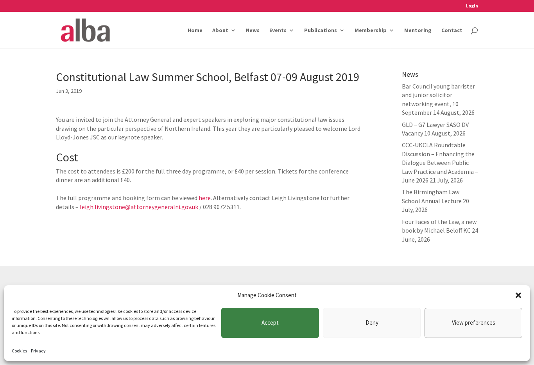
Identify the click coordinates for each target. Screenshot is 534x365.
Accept (270, 322)
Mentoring (418, 30)
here (205, 198)
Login (472, 6)
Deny (372, 322)
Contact (451, 30)
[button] (518, 295)
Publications (320, 30)
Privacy (38, 351)
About (220, 30)
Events (278, 30)
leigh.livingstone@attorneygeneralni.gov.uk (139, 207)
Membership (371, 30)
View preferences (473, 322)
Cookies (19, 351)
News (253, 30)
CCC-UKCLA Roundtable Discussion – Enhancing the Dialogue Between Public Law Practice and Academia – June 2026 (440, 162)
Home (195, 30)
